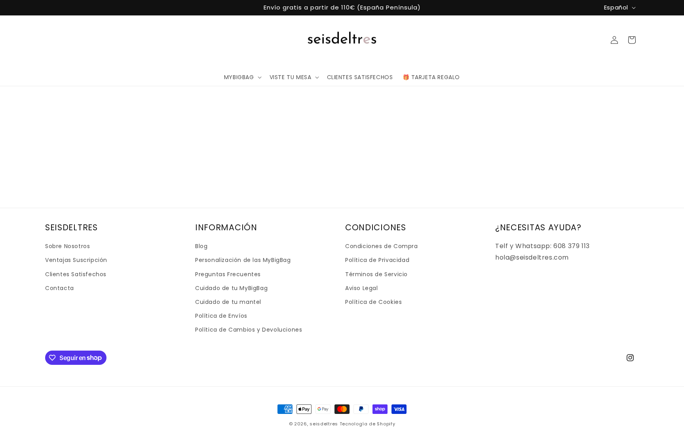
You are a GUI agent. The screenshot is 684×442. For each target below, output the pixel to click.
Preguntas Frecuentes (228, 274)
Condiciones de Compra (381, 246)
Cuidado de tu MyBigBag (231, 288)
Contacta (59, 288)
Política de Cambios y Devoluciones (248, 330)
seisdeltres (324, 424)
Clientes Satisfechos (75, 274)
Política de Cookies (373, 302)
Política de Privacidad (377, 260)
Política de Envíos (221, 316)
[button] (242, 77)
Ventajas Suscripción (76, 260)
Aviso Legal (361, 288)
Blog (201, 246)
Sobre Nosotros (67, 246)
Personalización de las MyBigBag (243, 260)
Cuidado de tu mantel (228, 302)
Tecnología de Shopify (367, 424)
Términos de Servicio (376, 274)
